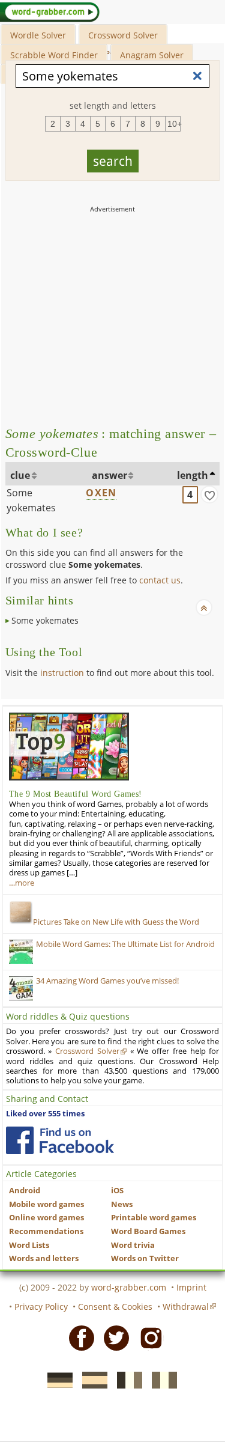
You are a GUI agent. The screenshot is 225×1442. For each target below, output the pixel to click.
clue (20, 475)
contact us (160, 580)
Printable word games (153, 1217)
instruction (62, 672)
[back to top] (204, 607)
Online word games (46, 1217)
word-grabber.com (128, 1287)
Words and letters (44, 1258)
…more (21, 883)
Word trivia (133, 1245)
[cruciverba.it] (161, 1379)
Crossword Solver (123, 35)
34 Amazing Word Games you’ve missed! (107, 981)
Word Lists (29, 1245)
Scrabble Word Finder (54, 55)
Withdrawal (186, 1306)
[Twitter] (113, 1336)
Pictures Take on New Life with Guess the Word (116, 922)
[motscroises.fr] (126, 1379)
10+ (174, 124)
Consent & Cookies (115, 1306)
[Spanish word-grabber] (91, 1379)
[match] (209, 494)
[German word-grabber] (56, 1379)
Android (24, 1190)
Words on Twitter (145, 1258)
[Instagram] (147, 1336)
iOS (117, 1190)
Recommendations (46, 1231)
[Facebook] (78, 1336)
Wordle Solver (38, 35)
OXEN (101, 492)
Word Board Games (148, 1231)
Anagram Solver (152, 55)
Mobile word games (46, 1204)
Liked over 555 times (45, 1114)
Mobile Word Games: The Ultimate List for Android (125, 944)
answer (109, 475)
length (192, 475)
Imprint (191, 1287)
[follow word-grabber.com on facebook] (60, 1140)
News (122, 1204)
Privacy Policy (41, 1306)
